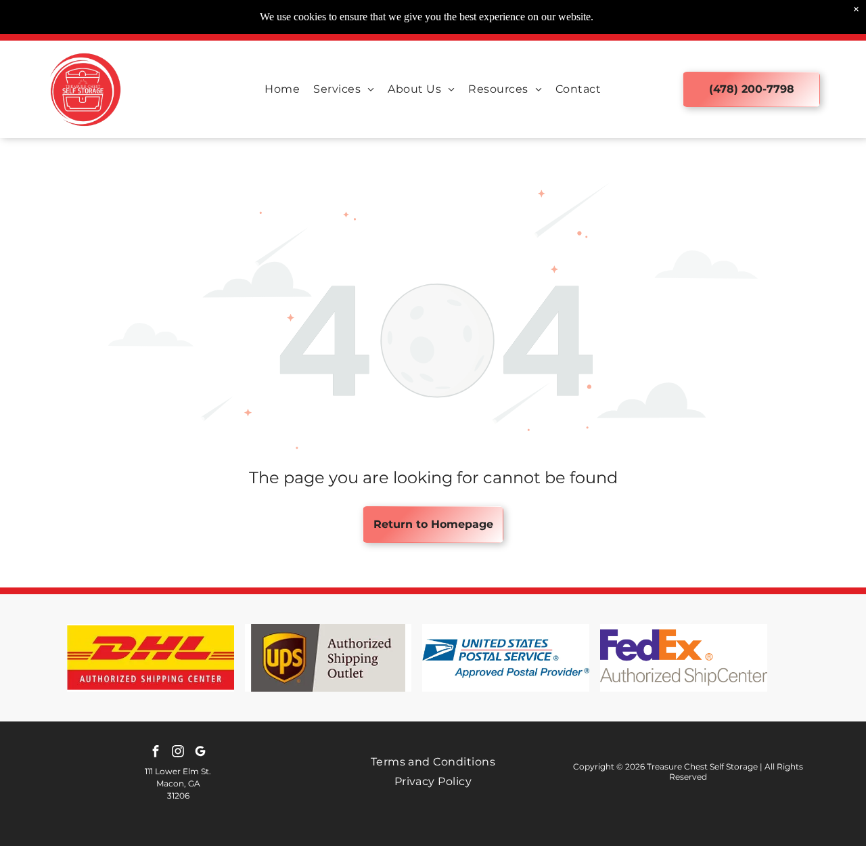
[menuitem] (282, 89)
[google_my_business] (200, 753)
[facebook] (155, 753)
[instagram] (177, 753)
